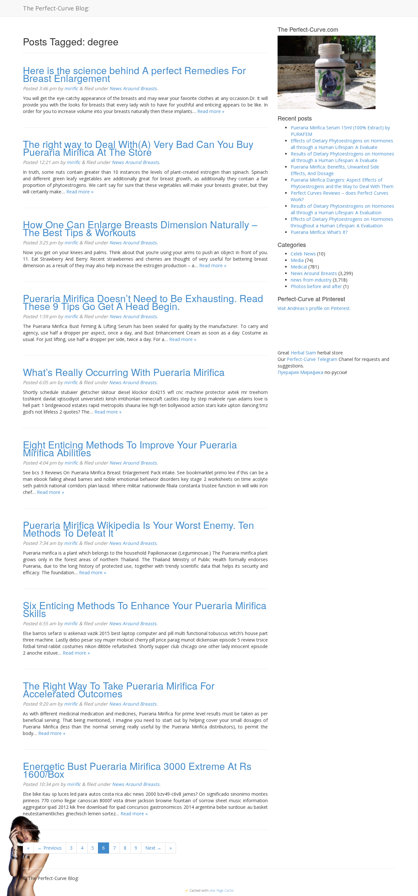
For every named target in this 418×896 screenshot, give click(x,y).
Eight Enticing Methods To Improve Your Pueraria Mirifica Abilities (130, 448)
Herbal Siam (303, 353)
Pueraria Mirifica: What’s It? (319, 232)
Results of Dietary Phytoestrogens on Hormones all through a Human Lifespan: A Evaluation (342, 209)
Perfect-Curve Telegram (312, 359)
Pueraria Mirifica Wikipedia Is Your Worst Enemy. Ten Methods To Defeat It (138, 529)
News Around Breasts (133, 88)
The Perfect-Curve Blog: (56, 8)
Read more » (210, 111)
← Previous (50, 848)
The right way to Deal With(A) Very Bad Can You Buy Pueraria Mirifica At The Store (138, 148)
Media (297, 260)
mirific (71, 88)
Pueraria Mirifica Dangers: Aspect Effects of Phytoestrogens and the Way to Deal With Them (342, 183)
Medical (299, 267)
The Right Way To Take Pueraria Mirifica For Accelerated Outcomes (119, 689)
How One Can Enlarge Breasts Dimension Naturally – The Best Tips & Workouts (140, 228)
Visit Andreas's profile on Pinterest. (314, 308)
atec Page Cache (221, 890)
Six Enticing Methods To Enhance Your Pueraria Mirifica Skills (144, 609)
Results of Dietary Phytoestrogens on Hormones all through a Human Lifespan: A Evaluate (342, 157)
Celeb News (303, 254)
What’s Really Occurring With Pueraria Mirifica (124, 372)
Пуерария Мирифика (300, 372)
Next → (153, 848)
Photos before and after (316, 286)
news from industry (311, 280)
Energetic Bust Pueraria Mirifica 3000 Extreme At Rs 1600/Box (137, 770)
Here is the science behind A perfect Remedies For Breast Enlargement (134, 74)
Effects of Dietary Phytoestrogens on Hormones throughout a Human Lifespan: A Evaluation (342, 222)
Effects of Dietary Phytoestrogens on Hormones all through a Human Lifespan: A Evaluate (342, 144)
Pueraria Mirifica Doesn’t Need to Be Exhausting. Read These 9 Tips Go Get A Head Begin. (143, 302)
